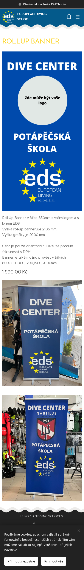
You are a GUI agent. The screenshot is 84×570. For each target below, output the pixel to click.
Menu (77, 16)
